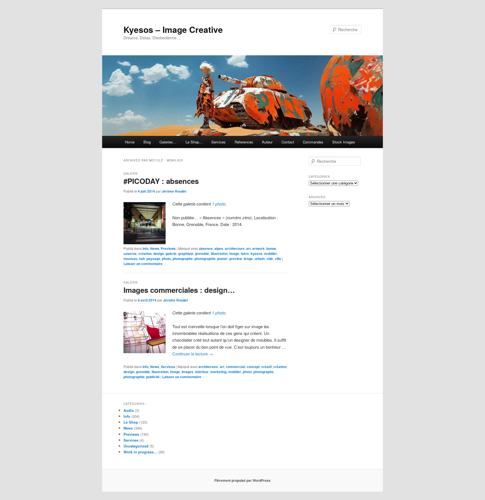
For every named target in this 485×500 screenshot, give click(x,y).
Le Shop (130, 422)
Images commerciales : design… (179, 290)
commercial (235, 366)
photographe (183, 258)
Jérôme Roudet (174, 191)
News (154, 248)
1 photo (218, 204)
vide (269, 258)
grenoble (202, 253)
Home (129, 142)
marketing (218, 371)
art (248, 248)
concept (253, 366)
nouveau (130, 258)
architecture (234, 248)
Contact (288, 142)
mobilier (270, 253)
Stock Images (343, 142)
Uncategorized (135, 446)
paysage (153, 258)
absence (206, 248)
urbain (260, 258)
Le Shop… (194, 142)
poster (222, 258)
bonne (271, 248)
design (158, 253)
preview (235, 258)
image (234, 253)
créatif (266, 366)
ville (278, 258)
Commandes (313, 142)
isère (245, 253)
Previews (168, 248)
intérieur (202, 371)
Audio (128, 410)
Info (145, 248)
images (187, 371)
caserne (130, 253)
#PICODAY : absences (161, 181)
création (145, 253)
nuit (142, 258)
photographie (205, 258)
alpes (218, 248)
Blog (147, 142)
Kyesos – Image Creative (173, 29)
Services (218, 142)
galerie (171, 253)
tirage (248, 258)
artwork (258, 248)
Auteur (267, 142)
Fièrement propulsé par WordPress (242, 480)
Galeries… (168, 142)
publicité (153, 376)
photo (166, 258)
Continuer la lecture (192, 354)
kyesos (256, 253)
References (244, 142)
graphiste (185, 253)
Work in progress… (140, 452)
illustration (219, 253)
